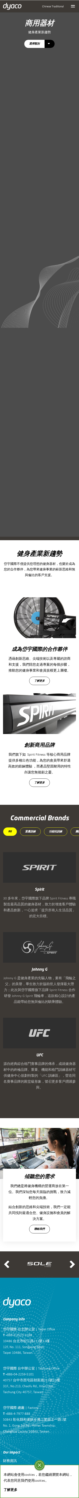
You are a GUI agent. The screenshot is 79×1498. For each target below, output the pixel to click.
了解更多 (39, 681)
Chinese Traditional (53, 6)
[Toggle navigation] (73, 6)
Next (72, 1264)
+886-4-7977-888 (16, 1413)
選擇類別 (34, 44)
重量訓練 (30, 831)
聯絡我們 (39, 1229)
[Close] (39, 1465)
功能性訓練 (55, 831)
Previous (6, 1264)
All (10, 831)
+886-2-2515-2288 (17, 1335)
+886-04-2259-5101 (18, 1374)
